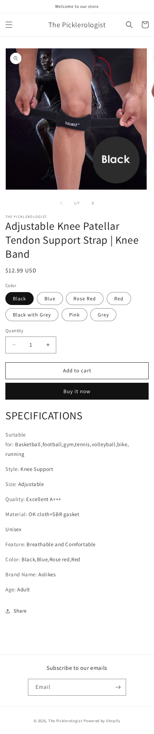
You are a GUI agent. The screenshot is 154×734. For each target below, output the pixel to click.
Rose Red (84, 298)
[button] (9, 25)
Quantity (14, 331)
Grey (103, 314)
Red (119, 298)
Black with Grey (32, 314)
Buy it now (77, 391)
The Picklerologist (65, 720)
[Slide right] (93, 203)
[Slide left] (61, 203)
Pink (74, 314)
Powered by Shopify (101, 720)
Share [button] (20, 610)
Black (19, 298)
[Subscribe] (118, 687)
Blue (50, 298)
